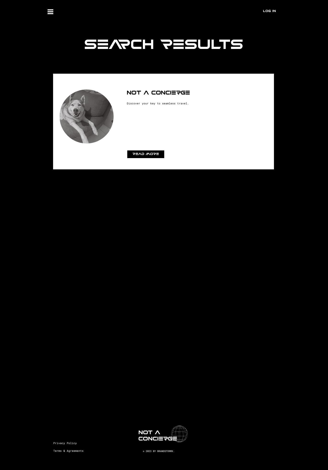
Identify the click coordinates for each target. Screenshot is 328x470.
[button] (50, 11)
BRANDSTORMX (165, 451)
